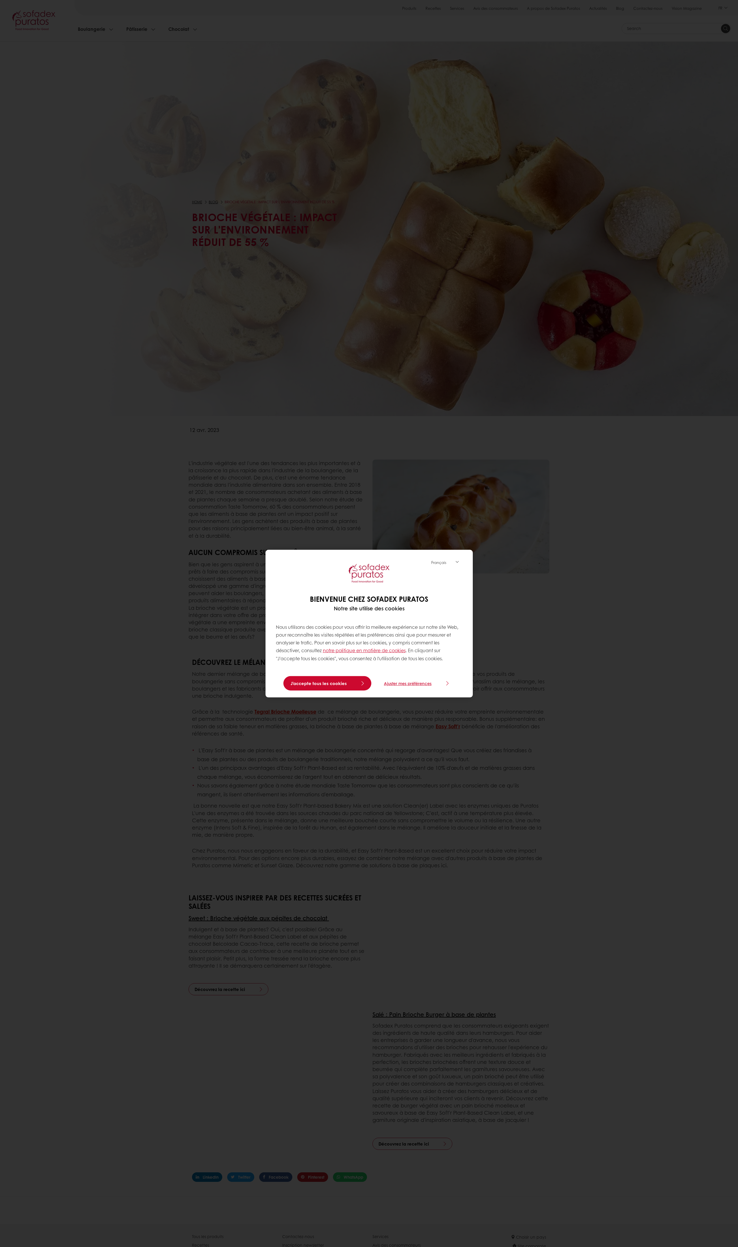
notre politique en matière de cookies (364, 650)
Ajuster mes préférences (408, 683)
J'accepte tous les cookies (319, 683)
